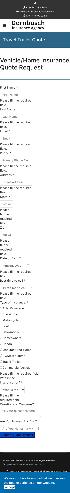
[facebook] (35, 3)
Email (5, 131)
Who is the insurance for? (11, 380)
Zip (3, 227)
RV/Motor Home (13, 356)
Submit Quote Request (17, 435)
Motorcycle (10, 320)
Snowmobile (11, 332)
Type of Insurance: (14, 302)
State (5, 197)
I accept (9, 487)
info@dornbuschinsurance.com (36, 11)
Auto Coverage (13, 308)
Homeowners (11, 338)
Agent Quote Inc (36, 464)
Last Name (9, 109)
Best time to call (12, 280)
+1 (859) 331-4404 (36, 7)
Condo (7, 344)
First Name (9, 87)
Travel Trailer (11, 361)
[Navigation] (4, 25)
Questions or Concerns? (17, 404)
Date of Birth (10, 258)
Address (7, 175)
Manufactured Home (16, 350)
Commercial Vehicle (16, 367)
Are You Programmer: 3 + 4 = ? (18, 421)
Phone (5, 153)
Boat (5, 326)
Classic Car (10, 314)
